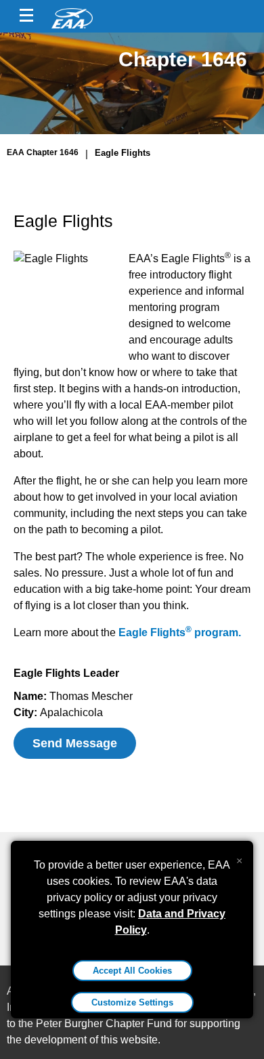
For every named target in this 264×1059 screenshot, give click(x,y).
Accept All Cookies (132, 970)
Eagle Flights (122, 153)
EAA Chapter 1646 (43, 152)
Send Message (74, 743)
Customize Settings (132, 1002)
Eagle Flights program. (179, 632)
